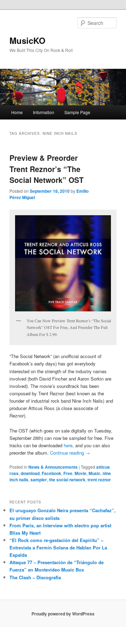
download (30, 473)
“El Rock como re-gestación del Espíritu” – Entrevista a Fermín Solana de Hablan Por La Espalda (58, 547)
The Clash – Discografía (35, 577)
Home (17, 112)
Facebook (51, 473)
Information (43, 112)
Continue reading (70, 452)
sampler (38, 479)
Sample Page (77, 112)
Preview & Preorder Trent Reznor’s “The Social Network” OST (46, 168)
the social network (67, 479)
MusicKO (27, 40)
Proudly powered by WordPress (62, 613)
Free (67, 473)
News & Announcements (53, 467)
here (68, 445)
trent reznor (99, 479)
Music (94, 473)
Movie (80, 473)
